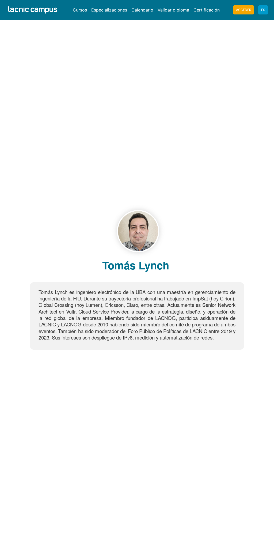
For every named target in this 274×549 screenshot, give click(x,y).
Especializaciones (109, 10)
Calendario (142, 10)
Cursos (80, 10)
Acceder (243, 10)
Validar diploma (173, 10)
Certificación (206, 10)
